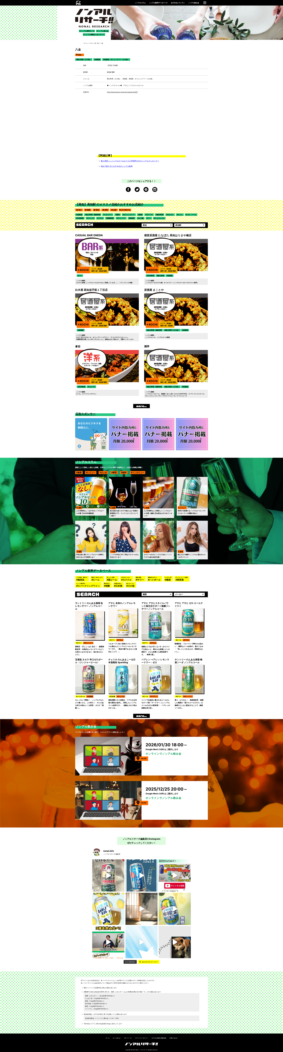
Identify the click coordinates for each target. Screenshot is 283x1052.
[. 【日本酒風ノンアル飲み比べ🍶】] (108, 942)
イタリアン (108, 215)
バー (149, 218)
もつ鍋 (141, 218)
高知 (98, 210)
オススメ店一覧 (94, 43)
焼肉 (118, 215)
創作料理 (160, 215)
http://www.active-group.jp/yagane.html (121, 92)
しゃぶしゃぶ (159, 218)
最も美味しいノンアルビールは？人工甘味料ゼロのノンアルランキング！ (130, 161)
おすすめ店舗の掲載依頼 (159, 1038)
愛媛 (89, 210)
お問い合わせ (173, 1038)
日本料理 (80, 218)
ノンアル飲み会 (193, 3)
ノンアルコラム (140, 3)
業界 (115, 472)
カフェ (180, 215)
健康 (80, 472)
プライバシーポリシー (141, 1038)
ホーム (86, 43)
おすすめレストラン (178, 3)
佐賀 (115, 210)
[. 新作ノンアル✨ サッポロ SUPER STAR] (141, 942)
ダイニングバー (129, 215)
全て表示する (126, 210)
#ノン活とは (116, 1038)
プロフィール (128, 1038)
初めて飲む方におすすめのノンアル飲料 (117, 166)
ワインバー (121, 218)
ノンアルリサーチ (143, 1049)
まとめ (104, 472)
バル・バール (191, 215)
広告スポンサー (86, 413)
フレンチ (91, 218)
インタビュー (138, 472)
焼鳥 (140, 215)
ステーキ (149, 215)
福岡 (107, 210)
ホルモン (170, 215)
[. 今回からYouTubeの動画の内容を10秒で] (175, 875)
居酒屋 (79, 215)
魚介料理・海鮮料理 (93, 215)
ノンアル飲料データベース (158, 3)
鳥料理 (132, 218)
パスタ (100, 218)
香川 (80, 210)
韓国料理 (110, 218)
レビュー (91, 472)
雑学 (124, 472)
